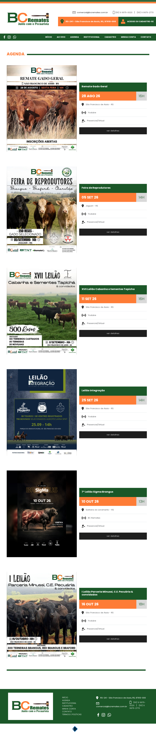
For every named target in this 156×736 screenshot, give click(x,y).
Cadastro (110, 37)
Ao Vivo (61, 37)
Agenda (74, 37)
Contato (146, 37)
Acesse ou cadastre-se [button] (140, 21)
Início (48, 37)
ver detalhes (113, 130)
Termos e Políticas (72, 714)
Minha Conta (69, 709)
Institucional (92, 37)
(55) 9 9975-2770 (145, 12)
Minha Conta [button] (128, 37)
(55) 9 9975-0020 (123, 12)
